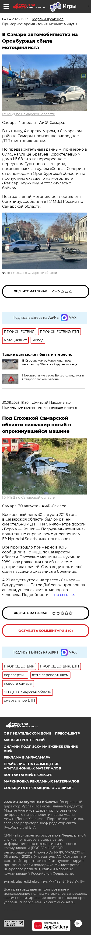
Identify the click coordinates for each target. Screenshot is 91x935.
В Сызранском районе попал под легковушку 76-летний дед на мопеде (49, 362)
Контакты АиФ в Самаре (28, 775)
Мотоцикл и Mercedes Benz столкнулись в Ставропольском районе (53, 377)
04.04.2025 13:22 (15, 19)
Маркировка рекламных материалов (41, 781)
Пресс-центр (67, 733)
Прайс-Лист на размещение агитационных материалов (32, 766)
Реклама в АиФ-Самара (27, 757)
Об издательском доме (27, 733)
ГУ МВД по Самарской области (28, 114)
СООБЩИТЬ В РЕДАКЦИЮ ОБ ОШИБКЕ (39, 788)
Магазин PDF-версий (24, 740)
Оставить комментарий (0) (45, 631)
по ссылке (64, 595)
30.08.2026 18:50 (15, 402)
